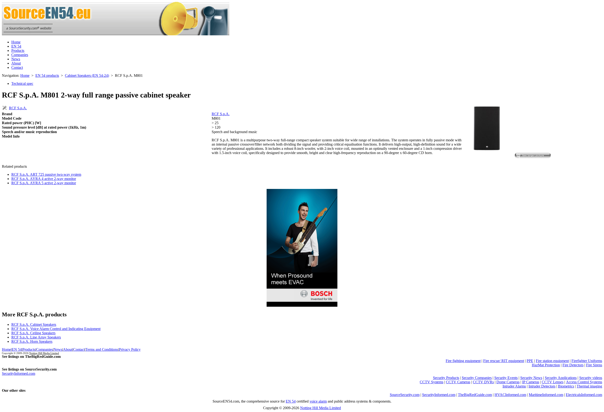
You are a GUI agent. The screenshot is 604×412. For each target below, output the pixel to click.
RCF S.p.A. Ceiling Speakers (33, 333)
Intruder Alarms (514, 386)
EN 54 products (47, 75)
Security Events (506, 378)
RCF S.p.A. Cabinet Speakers (33, 324)
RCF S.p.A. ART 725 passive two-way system (46, 174)
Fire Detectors (572, 365)
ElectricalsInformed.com (584, 395)
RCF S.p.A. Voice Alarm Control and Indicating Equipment (56, 329)
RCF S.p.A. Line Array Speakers (36, 337)
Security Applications (561, 378)
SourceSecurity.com (404, 395)
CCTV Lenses (552, 382)
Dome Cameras (508, 382)
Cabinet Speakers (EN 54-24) (87, 75)
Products (17, 51)
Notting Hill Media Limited (44, 353)
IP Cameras (530, 382)
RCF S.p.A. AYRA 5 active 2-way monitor (43, 183)
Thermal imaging (589, 386)
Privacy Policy (130, 349)
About (16, 63)
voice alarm (318, 401)
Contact (17, 67)
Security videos (590, 378)
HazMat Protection (546, 365)
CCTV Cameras (458, 382)
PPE (530, 361)
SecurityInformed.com (18, 373)
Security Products (446, 378)
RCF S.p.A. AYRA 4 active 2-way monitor (43, 179)
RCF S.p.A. (18, 108)
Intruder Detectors (541, 386)
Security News (531, 378)
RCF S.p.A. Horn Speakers (31, 341)
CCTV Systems (431, 382)
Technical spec (22, 84)
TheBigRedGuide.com (475, 395)
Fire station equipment (552, 361)
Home (16, 42)
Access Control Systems (584, 382)
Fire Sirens (594, 365)
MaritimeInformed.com (546, 395)
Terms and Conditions (101, 349)
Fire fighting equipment (463, 361)
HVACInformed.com (510, 395)
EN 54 (16, 46)
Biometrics (566, 386)
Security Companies (477, 378)
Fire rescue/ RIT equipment (503, 361)
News (15, 59)
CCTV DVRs (483, 382)
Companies (19, 55)
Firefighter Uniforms (586, 361)
